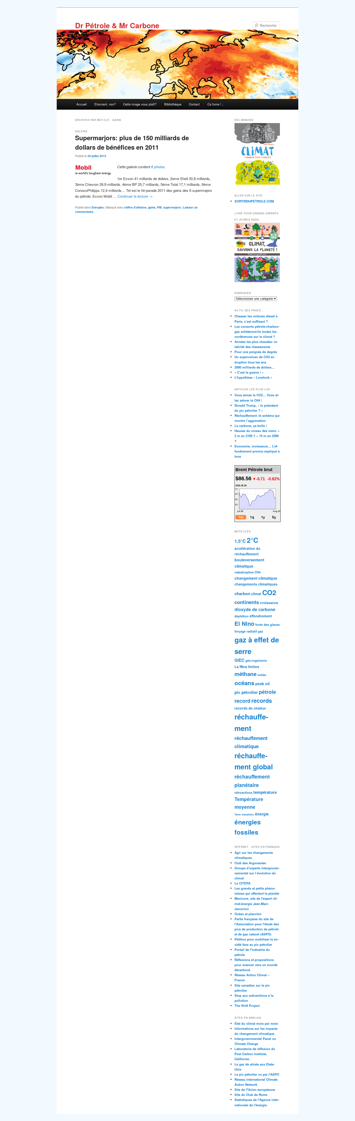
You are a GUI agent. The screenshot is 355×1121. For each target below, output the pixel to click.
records (261, 700)
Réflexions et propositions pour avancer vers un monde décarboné (255, 964)
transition (248, 814)
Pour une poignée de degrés (255, 351)
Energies (98, 207)
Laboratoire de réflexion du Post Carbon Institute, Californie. (254, 1053)
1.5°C (240, 541)
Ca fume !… (215, 104)
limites (253, 666)
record (242, 700)
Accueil (81, 104)
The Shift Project (247, 1005)
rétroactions (243, 792)
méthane (245, 674)
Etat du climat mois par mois (256, 1023)
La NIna (240, 666)
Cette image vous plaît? (139, 104)
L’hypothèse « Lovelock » (253, 377)
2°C (252, 540)
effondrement (260, 615)
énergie (262, 814)
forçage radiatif (245, 631)
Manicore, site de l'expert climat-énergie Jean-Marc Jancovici (255, 903)
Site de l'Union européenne (254, 1089)
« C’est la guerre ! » (248, 372)
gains (152, 207)
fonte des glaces (267, 624)
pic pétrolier (246, 692)
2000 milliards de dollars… (254, 367)
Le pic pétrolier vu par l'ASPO (256, 1074)
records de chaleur (250, 708)
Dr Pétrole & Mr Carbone (117, 25)
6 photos (158, 166)
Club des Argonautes (250, 863)
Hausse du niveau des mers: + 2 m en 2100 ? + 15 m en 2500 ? (257, 435)
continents (246, 602)
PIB (159, 207)
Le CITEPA (242, 883)
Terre (237, 814)
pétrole (267, 691)
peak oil (262, 683)
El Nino (244, 623)
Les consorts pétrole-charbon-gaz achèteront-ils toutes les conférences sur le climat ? (256, 331)
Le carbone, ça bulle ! (250, 425)
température (265, 792)
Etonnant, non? (105, 104)
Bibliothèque (172, 104)
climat (256, 593)
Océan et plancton (248, 914)
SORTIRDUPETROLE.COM (254, 201)
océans (244, 683)
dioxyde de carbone (254, 609)
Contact (194, 104)
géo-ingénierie (256, 660)
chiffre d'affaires (135, 207)
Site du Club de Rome (250, 1094)
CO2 (269, 592)
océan (261, 675)
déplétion (241, 616)
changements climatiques (255, 584)
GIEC (239, 660)
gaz (260, 631)
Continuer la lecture (135, 196)
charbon (242, 593)
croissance (269, 602)
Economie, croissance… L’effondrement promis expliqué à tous (257, 451)
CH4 (258, 572)
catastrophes (244, 572)
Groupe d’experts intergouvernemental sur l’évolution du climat (256, 873)
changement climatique (255, 578)
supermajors (172, 207)
